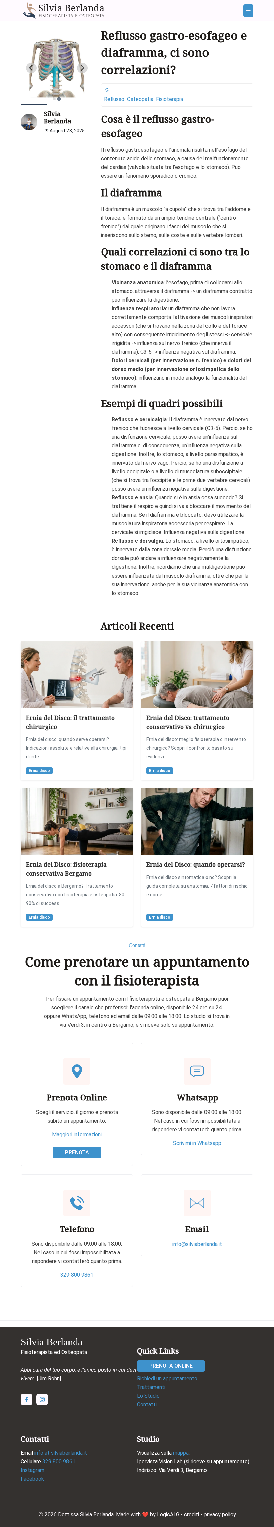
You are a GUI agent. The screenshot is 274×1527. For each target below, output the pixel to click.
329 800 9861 (76, 1275)
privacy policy (220, 1514)
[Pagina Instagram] (42, 1399)
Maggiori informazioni (77, 1134)
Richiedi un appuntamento (167, 1378)
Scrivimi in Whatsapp (197, 1143)
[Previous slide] (31, 68)
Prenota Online (171, 1366)
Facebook (32, 1479)
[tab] (54, 99)
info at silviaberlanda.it (60, 1453)
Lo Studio (148, 1396)
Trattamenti (151, 1387)
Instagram (32, 1470)
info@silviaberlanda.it (197, 1244)
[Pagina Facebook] (26, 1399)
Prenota (77, 1152)
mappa (181, 1453)
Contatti (147, 1404)
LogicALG (168, 1514)
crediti (191, 1514)
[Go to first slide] (82, 68)
